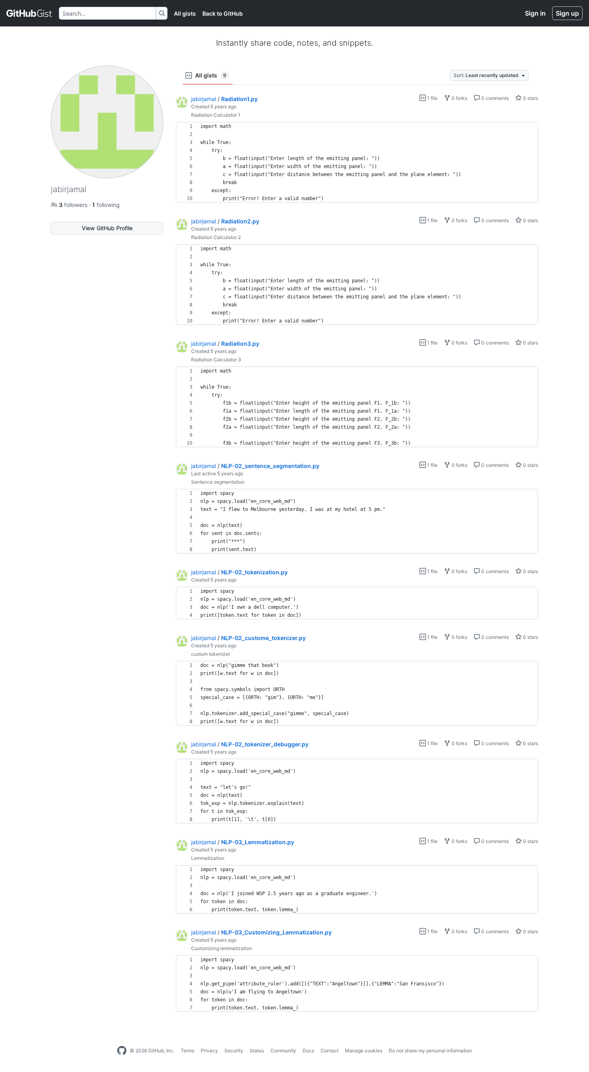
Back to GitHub (222, 13)
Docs (308, 1051)
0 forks (458, 98)
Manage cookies (363, 1051)
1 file (432, 98)
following (106, 204)
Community (283, 1051)
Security (233, 1051)
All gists (185, 13)
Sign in (535, 13)
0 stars (530, 98)
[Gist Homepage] (29, 13)
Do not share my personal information (430, 1051)
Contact (330, 1051)
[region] (357, 162)
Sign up (567, 13)
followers (74, 204)
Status (257, 1051)
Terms (187, 1051)
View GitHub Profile (107, 228)
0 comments (494, 98)
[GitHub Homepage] (122, 1051)
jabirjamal (203, 98)
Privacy (209, 1051)
